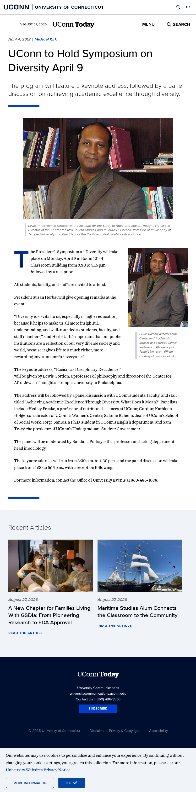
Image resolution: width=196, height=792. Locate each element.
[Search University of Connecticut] (178, 7)
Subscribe (98, 708)
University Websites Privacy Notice (38, 769)
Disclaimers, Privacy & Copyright (115, 730)
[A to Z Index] (188, 7)
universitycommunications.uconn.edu (98, 693)
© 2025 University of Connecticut (54, 730)
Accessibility (158, 730)
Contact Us (84, 699)
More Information (30, 782)
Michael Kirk (46, 39)
